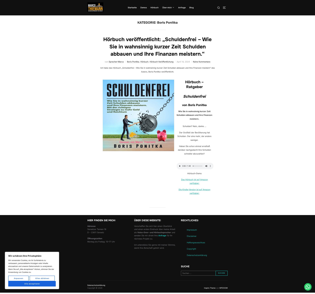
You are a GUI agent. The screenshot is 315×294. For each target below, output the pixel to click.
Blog (191, 7)
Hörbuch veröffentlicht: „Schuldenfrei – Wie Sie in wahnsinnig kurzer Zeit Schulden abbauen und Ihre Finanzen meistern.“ (157, 46)
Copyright (191, 249)
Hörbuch (154, 7)
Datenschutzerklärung (197, 255)
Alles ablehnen (42, 278)
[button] (308, 287)
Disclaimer (192, 236)
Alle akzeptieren (32, 284)
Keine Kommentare (201, 61)
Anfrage (182, 7)
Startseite (132, 7)
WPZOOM (223, 288)
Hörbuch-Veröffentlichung (161, 61)
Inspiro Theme (209, 288)
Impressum (192, 230)
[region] (32, 270)
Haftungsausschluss (196, 242)
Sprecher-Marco (116, 61)
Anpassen (18, 278)
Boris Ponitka (133, 61)
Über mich (167, 7)
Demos (143, 7)
